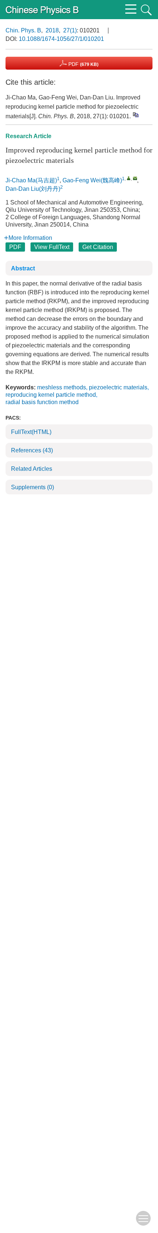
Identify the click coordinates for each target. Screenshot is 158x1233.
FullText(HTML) (31, 432)
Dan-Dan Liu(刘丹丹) (33, 189)
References (32, 450)
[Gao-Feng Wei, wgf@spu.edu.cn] (129, 178)
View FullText (51, 247)
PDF (82, 64)
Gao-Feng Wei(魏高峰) (92, 180)
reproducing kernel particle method (51, 395)
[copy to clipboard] (135, 114)
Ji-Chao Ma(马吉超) (31, 180)
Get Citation (97, 247)
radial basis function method (42, 402)
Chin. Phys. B (23, 30)
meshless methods (61, 387)
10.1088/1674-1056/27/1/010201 (61, 39)
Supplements (32, 487)
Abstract (23, 268)
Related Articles (31, 469)
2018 (52, 30)
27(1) (70, 30)
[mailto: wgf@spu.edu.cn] (135, 178)
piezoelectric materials (118, 387)
